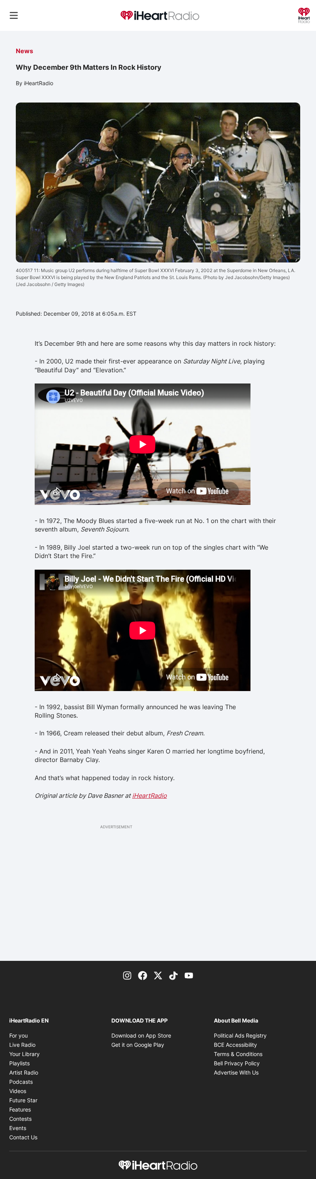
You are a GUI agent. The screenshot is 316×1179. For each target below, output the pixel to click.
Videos (17, 1091)
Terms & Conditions (238, 1054)
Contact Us (23, 1137)
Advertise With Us (236, 1072)
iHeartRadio (149, 795)
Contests (20, 1118)
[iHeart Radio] (304, 15)
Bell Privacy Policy (237, 1063)
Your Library (24, 1054)
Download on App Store (141, 1035)
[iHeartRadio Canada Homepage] (160, 15)
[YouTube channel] (188, 974)
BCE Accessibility (235, 1044)
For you (18, 1035)
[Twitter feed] (158, 974)
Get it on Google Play (137, 1044)
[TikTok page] (173, 974)
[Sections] (14, 15)
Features (20, 1109)
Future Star (23, 1100)
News (24, 51)
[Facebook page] (142, 974)
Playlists (19, 1063)
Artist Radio (23, 1072)
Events (17, 1128)
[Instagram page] (127, 974)
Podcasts (21, 1081)
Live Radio (22, 1044)
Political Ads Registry (240, 1035)
